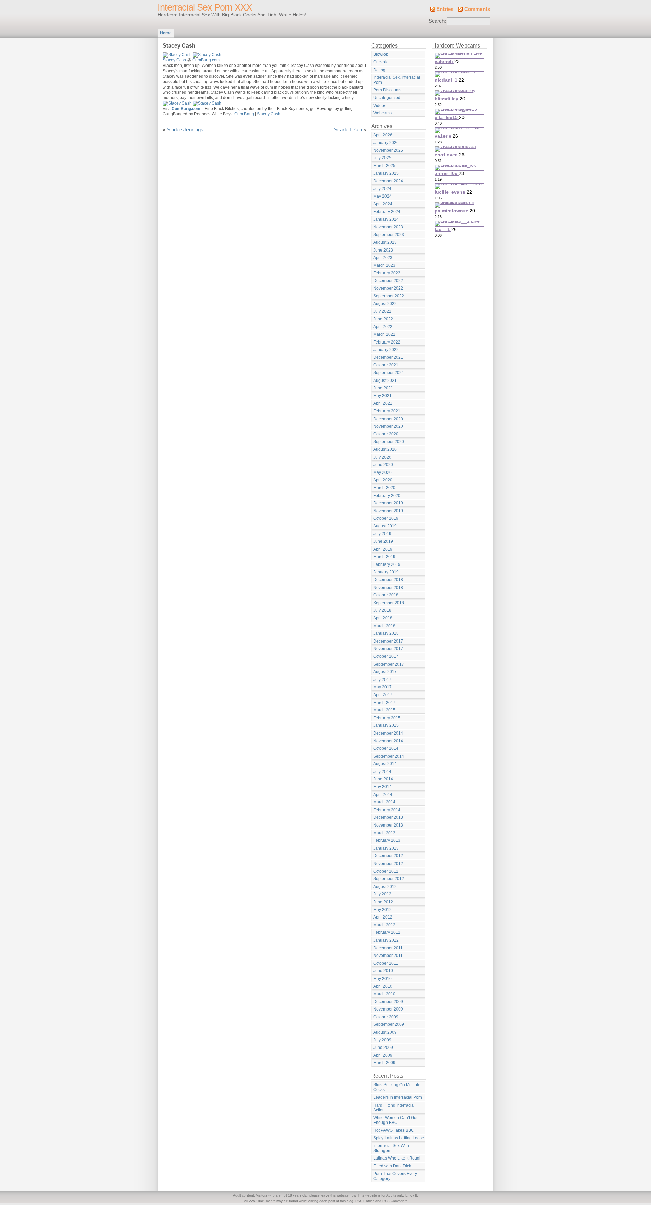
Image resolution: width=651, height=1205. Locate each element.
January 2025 (386, 173)
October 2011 (385, 963)
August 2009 (385, 1032)
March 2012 (384, 925)
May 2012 (382, 909)
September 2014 (388, 756)
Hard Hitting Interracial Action (394, 1108)
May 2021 (382, 395)
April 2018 (382, 618)
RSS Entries (364, 1201)
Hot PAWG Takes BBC (393, 1130)
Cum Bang (244, 114)
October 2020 (385, 434)
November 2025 (388, 150)
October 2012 (385, 871)
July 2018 (382, 610)
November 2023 (388, 227)
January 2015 (386, 725)
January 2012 (386, 940)
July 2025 (382, 157)
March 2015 (384, 710)
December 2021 (388, 357)
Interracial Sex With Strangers (391, 1148)
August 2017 (385, 671)
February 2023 (386, 273)
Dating (379, 70)
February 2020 (386, 495)
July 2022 (382, 311)
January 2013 (386, 848)
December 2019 (388, 503)
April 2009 (382, 1055)
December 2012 (388, 855)
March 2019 (384, 556)
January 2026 (386, 142)
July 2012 (382, 894)
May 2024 (382, 196)
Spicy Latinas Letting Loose (398, 1138)
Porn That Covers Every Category (395, 1176)
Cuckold (381, 62)
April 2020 (382, 480)
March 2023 (384, 265)
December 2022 (388, 280)
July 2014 (382, 771)
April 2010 (382, 986)
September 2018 (388, 602)
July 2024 (382, 188)
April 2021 (382, 403)
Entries (444, 9)
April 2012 (382, 917)
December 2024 (388, 181)
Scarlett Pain (348, 129)
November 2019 (388, 510)
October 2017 (385, 656)
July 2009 (382, 1040)
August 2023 (385, 242)
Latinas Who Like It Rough (397, 1158)
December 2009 (388, 1001)
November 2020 (388, 426)
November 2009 (388, 1009)
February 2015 (386, 718)
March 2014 (384, 802)
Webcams (382, 113)
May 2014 (382, 786)
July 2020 (382, 457)
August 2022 (385, 303)
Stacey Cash (174, 60)
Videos (379, 105)
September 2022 (388, 296)
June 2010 (383, 970)
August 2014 (385, 763)
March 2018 (384, 626)
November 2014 (388, 741)
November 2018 (388, 587)
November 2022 (388, 288)
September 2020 (388, 441)
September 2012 (388, 878)
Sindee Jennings (185, 129)
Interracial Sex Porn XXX (205, 7)
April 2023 (382, 257)
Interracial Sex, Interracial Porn (396, 80)
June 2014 (383, 779)
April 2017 (382, 694)
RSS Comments (394, 1201)
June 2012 (383, 902)
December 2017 (388, 641)
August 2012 (385, 886)
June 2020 (383, 464)
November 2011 (388, 955)
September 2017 (388, 664)
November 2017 (388, 648)
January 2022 (386, 349)
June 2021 (383, 388)
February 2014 (386, 810)
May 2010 (382, 978)
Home (166, 33)
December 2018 (388, 579)
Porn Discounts (387, 90)
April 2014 (382, 794)
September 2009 (388, 1024)
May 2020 (382, 472)
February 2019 (386, 564)
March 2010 (384, 993)
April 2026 (382, 135)
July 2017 (382, 679)
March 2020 (384, 487)
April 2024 (382, 204)
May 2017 (382, 687)
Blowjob (380, 54)
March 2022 (384, 334)
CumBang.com (206, 60)
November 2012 (388, 863)
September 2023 (388, 234)
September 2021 (388, 372)
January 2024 (386, 219)
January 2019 (386, 572)
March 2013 (384, 833)
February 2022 (386, 342)
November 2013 (388, 825)
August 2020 (385, 449)
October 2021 (385, 365)
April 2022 (382, 326)
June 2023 (383, 250)
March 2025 (384, 165)
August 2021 (385, 380)
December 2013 (388, 817)
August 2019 (385, 526)
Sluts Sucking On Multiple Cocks (396, 1087)
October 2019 (385, 518)
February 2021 (386, 411)
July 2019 (382, 533)
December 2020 (388, 418)
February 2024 (386, 211)
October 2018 (385, 595)
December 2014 (388, 733)
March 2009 (384, 1062)
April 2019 (382, 549)
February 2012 (386, 932)
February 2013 (386, 840)
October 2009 (385, 1017)
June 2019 (383, 541)
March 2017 (384, 702)
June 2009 (383, 1047)
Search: (437, 21)
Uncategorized (386, 97)
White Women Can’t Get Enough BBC (395, 1120)
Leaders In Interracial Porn (397, 1097)
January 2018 (386, 633)
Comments (477, 9)
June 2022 (383, 319)
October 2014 (385, 748)
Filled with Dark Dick (392, 1166)
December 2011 (388, 948)
